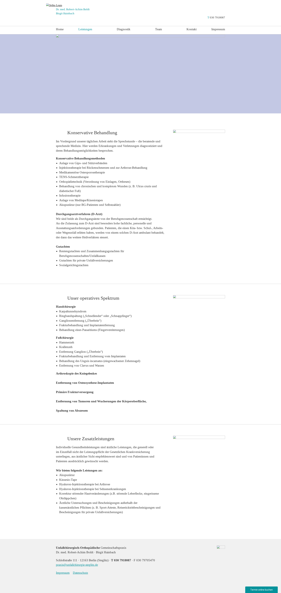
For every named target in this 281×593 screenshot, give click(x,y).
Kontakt (192, 29)
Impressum (218, 29)
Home (60, 29)
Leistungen (85, 29)
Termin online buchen (261, 589)
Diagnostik (123, 29)
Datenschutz (80, 572)
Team (158, 29)
